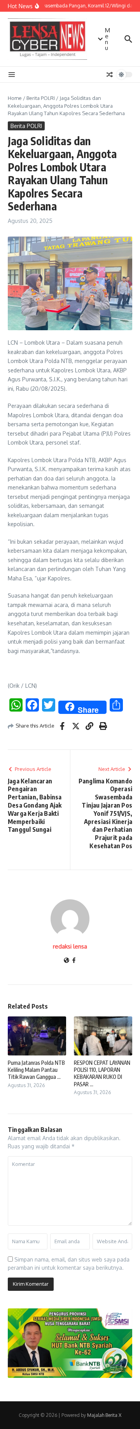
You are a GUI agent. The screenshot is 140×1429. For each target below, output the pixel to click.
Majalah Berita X (104, 1415)
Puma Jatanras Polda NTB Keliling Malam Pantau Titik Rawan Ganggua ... (36, 1069)
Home (15, 98)
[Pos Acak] (110, 74)
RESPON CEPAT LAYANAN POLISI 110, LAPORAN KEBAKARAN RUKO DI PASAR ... (102, 1073)
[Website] (66, 960)
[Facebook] (74, 960)
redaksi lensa (70, 946)
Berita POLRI (40, 98)
